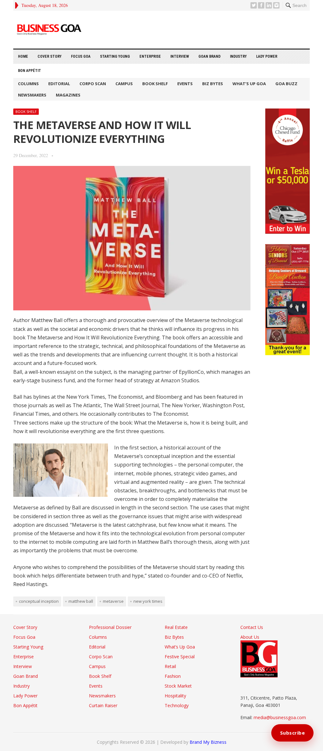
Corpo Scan (92, 83)
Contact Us (251, 627)
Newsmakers (32, 95)
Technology (177, 705)
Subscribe (292, 733)
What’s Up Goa (249, 83)
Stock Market (178, 686)
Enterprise (150, 56)
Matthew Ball (80, 601)
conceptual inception (39, 601)
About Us (249, 637)
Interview (179, 56)
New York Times (147, 601)
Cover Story (50, 56)
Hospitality (175, 696)
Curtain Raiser (103, 705)
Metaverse (113, 601)
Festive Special (180, 657)
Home (23, 56)
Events (185, 83)
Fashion (173, 676)
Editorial (59, 83)
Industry (238, 56)
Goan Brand (209, 56)
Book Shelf (155, 83)
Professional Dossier (110, 627)
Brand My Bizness (208, 742)
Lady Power (266, 56)
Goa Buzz (286, 83)
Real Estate (176, 627)
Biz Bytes (212, 83)
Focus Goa (81, 56)
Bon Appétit (29, 70)
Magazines (68, 95)
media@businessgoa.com (280, 717)
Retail (170, 666)
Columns (28, 83)
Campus (124, 83)
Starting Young (115, 56)
